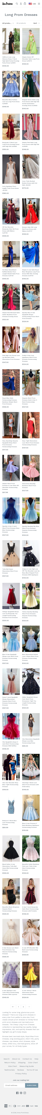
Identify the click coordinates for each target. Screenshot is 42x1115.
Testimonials (9, 1070)
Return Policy (10, 1063)
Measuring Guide (27, 1066)
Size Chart (12, 1066)
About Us (16, 1059)
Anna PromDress (23, 1112)
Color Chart (33, 1063)
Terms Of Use (32, 1070)
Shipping (21, 1063)
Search (6, 1059)
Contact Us (27, 1059)
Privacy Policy (21, 1074)
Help (36, 1059)
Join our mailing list (21, 1080)
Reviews (20, 1070)
